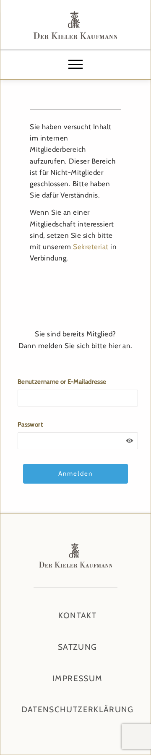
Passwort (30, 424)
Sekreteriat (91, 246)
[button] (75, 64)
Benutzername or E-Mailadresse (62, 381)
